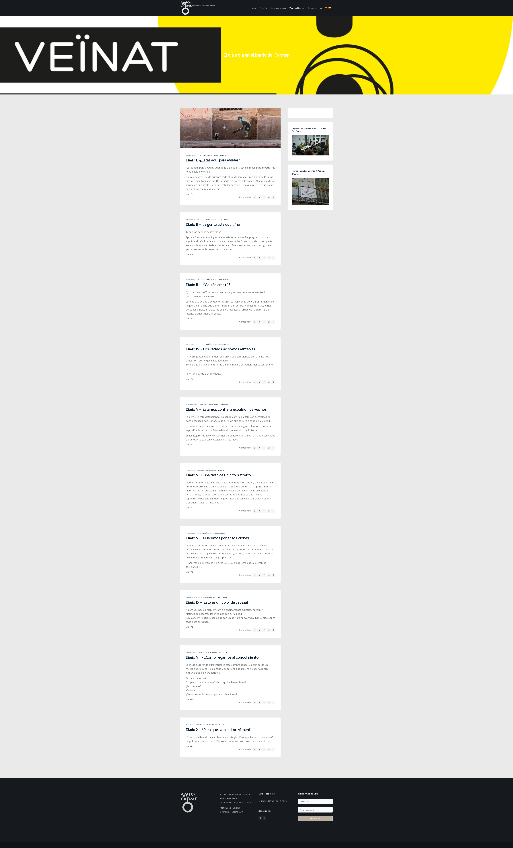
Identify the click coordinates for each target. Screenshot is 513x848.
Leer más (189, 194)
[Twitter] (264, 818)
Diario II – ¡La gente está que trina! (213, 224)
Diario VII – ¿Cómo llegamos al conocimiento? (223, 657)
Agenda (263, 8)
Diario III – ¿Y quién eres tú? (208, 285)
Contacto (312, 8)
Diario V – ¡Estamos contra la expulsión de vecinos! (226, 409)
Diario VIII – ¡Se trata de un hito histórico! (219, 475)
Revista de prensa (278, 8)
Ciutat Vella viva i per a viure (273, 800)
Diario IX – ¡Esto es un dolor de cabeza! (217, 602)
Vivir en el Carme (296, 8)
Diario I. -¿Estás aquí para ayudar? (213, 160)
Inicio (254, 8)
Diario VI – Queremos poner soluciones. (218, 538)
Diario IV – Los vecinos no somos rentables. (221, 349)
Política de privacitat (229, 807)
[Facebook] (260, 818)
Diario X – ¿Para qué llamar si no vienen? (218, 730)
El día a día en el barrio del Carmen (214, 155)
